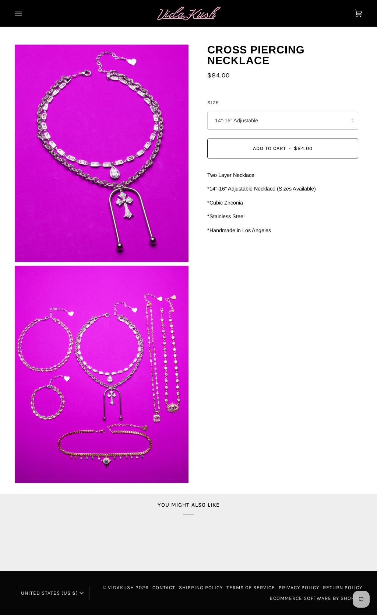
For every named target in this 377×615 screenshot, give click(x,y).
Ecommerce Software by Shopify (316, 598)
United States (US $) (49, 593)
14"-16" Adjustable (236, 120)
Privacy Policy (299, 587)
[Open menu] (26, 13)
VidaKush (121, 587)
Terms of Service (250, 587)
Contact (163, 587)
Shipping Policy (201, 587)
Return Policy (342, 587)
